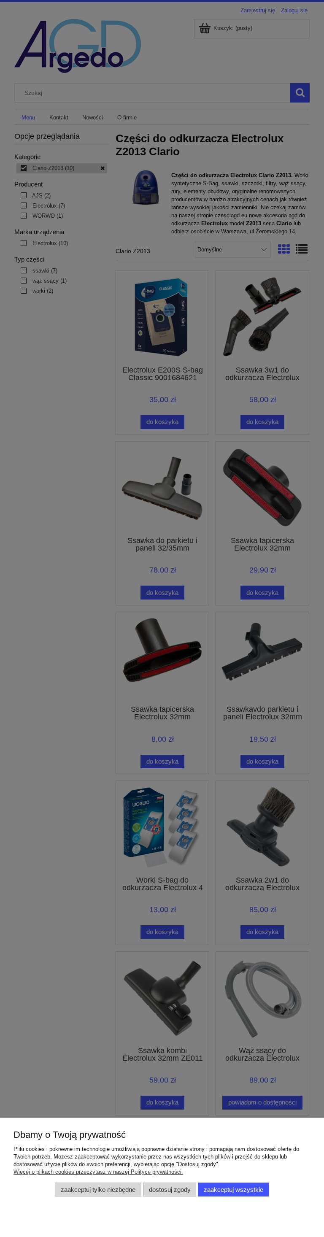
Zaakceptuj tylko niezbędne (98, 1189)
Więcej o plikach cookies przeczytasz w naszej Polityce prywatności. (98, 1172)
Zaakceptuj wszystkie (233, 1189)
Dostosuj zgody (170, 1189)
